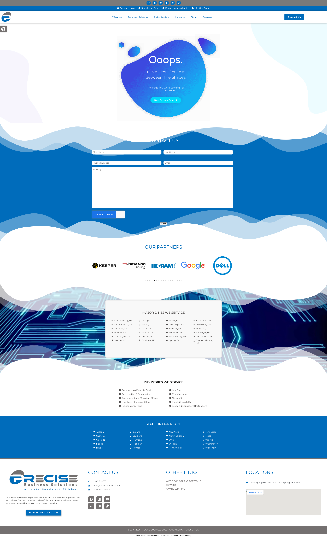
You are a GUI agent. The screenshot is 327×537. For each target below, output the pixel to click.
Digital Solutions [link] (161, 17)
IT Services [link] (117, 17)
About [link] (193, 17)
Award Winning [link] (175, 489)
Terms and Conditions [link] (169, 535)
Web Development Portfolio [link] (183, 481)
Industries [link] (180, 17)
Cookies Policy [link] (153, 535)
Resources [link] (207, 17)
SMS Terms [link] (140, 535)
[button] (94, 265)
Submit (163, 224)
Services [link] (171, 485)
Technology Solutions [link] (138, 17)
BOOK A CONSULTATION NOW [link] (43, 513)
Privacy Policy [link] (185, 535)
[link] (3, 29)
